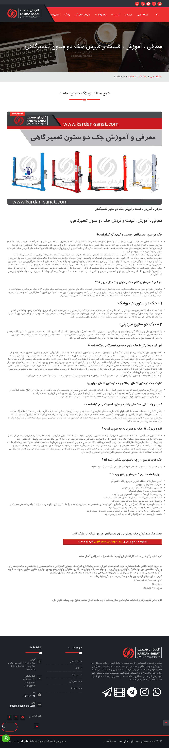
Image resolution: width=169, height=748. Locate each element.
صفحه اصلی (143, 15)
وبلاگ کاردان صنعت (137, 77)
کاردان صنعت (123, 741)
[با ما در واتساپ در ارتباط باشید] (137, 4)
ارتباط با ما (75, 688)
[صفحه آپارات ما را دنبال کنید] (154, 4)
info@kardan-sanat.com (22, 706)
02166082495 (29, 696)
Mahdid (25, 741)
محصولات (102, 15)
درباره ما (128, 15)
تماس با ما (55, 15)
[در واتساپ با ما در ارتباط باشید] (159, 4)
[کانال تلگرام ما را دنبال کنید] (148, 4)
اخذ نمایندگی (74, 681)
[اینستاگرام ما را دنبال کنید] (143, 4)
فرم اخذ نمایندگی (82, 15)
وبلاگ (67, 15)
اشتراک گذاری (35, 716)
